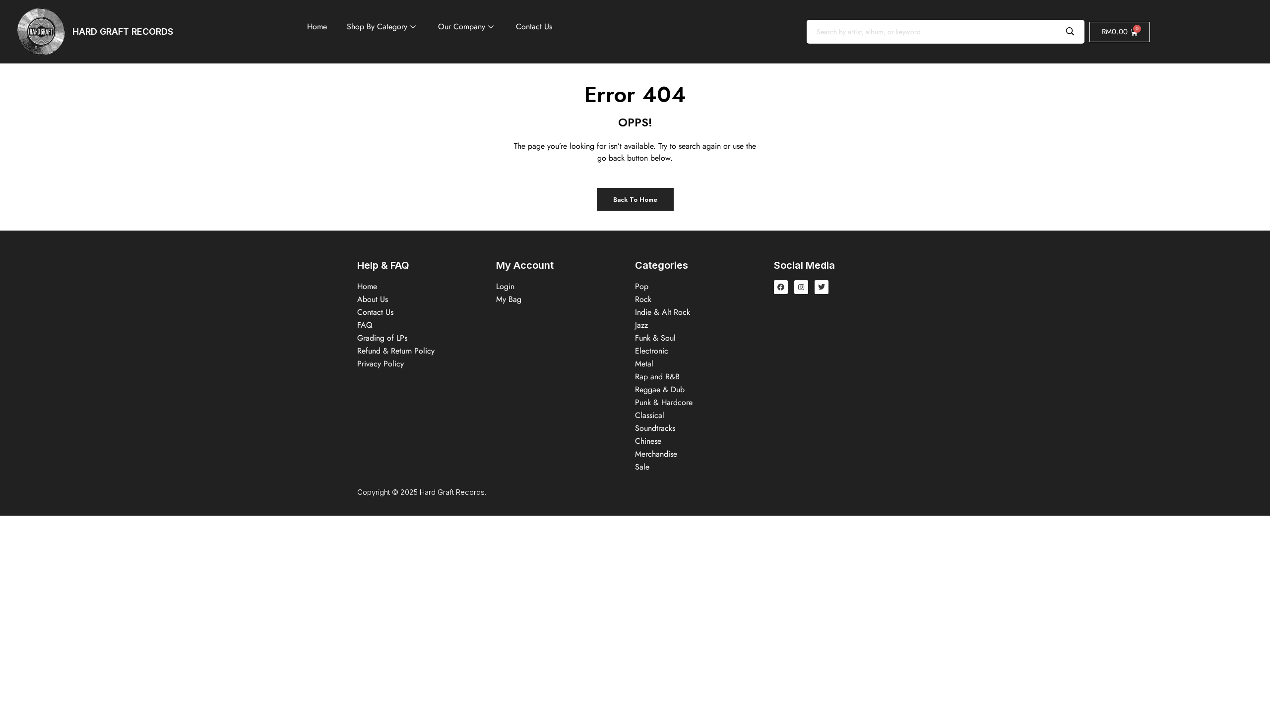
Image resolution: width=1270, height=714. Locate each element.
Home (317, 26)
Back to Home (635, 199)
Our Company (461, 26)
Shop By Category (377, 26)
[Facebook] (781, 287)
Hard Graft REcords (122, 31)
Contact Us (534, 26)
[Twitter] (821, 287)
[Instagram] (801, 287)
